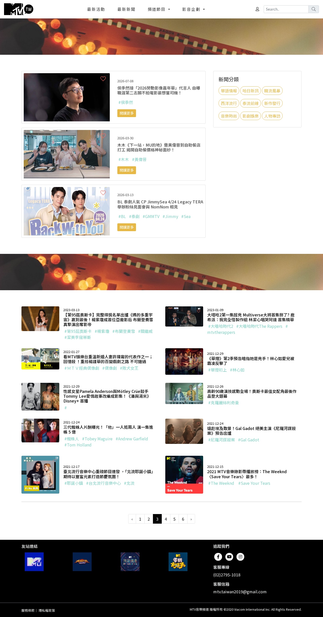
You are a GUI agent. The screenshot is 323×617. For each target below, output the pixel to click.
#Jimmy (170, 216)
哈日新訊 (251, 91)
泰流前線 (251, 103)
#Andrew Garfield (132, 439)
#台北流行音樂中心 (103, 483)
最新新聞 (126, 9)
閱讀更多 (127, 113)
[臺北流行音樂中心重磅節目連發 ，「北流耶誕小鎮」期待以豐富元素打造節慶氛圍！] (40, 474)
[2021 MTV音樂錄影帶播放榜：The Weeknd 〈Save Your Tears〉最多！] (184, 474)
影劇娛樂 (251, 116)
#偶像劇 (109, 368)
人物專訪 (272, 116)
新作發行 (272, 103)
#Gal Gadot (248, 440)
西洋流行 (229, 103)
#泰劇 (134, 216)
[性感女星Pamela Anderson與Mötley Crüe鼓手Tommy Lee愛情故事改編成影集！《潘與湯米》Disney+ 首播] (40, 396)
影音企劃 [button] (192, 9)
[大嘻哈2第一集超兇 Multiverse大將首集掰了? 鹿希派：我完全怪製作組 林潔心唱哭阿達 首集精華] (184, 316)
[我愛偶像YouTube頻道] (130, 562)
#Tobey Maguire (97, 439)
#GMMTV (151, 216)
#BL (122, 216)
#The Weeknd (221, 483)
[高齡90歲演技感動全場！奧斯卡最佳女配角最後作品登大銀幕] (184, 393)
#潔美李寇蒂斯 (77, 337)
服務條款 (28, 610)
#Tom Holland (78, 445)
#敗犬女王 (129, 368)
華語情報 (229, 91)
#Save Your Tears (254, 483)
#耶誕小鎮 (73, 483)
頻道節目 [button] (157, 9)
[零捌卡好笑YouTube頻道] (178, 562)
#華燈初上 (217, 370)
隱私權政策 (47, 610)
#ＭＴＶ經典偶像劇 (81, 368)
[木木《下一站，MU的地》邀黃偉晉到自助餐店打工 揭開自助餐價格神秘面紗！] (67, 154)
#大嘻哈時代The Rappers (259, 326)
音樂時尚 (229, 116)
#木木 (123, 159)
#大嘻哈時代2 (220, 326)
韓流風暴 (272, 91)
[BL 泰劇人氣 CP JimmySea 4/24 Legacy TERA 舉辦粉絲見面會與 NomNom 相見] (67, 210)
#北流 (129, 483)
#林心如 (237, 370)
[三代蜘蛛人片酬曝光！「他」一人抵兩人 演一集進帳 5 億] (40, 430)
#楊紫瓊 (102, 331)
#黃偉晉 (139, 159)
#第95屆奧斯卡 (78, 331)
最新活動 (96, 9)
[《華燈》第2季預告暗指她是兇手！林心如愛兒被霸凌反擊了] (184, 361)
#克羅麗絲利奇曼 (223, 402)
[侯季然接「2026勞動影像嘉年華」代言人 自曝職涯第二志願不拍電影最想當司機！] (67, 97)
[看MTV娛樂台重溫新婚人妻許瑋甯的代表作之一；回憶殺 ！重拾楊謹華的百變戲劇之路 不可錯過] (40, 358)
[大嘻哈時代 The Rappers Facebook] (82, 562)
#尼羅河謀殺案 (221, 440)
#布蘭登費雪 (123, 331)
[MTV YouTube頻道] (34, 562)
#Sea (186, 216)
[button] (103, 79)
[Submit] (313, 9)
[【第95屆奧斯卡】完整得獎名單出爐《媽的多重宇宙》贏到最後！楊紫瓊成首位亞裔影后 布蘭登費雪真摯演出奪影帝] (40, 318)
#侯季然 (125, 102)
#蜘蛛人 (71, 439)
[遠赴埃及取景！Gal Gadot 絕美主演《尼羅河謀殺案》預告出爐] (184, 430)
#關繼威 (145, 331)
